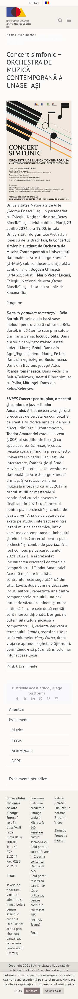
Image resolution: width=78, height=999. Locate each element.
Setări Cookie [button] (53, 991)
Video (58, 823)
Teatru (17, 740)
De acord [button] (31, 991)
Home (10, 35)
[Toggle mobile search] (60, 20)
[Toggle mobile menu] (69, 20)
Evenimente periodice (28, 778)
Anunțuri (16, 709)
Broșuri (59, 818)
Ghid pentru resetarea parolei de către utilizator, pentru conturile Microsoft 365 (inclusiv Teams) (39, 900)
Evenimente (26, 35)
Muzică (11, 666)
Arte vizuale (22, 750)
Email (34, 933)
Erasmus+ (37, 798)
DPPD (16, 760)
